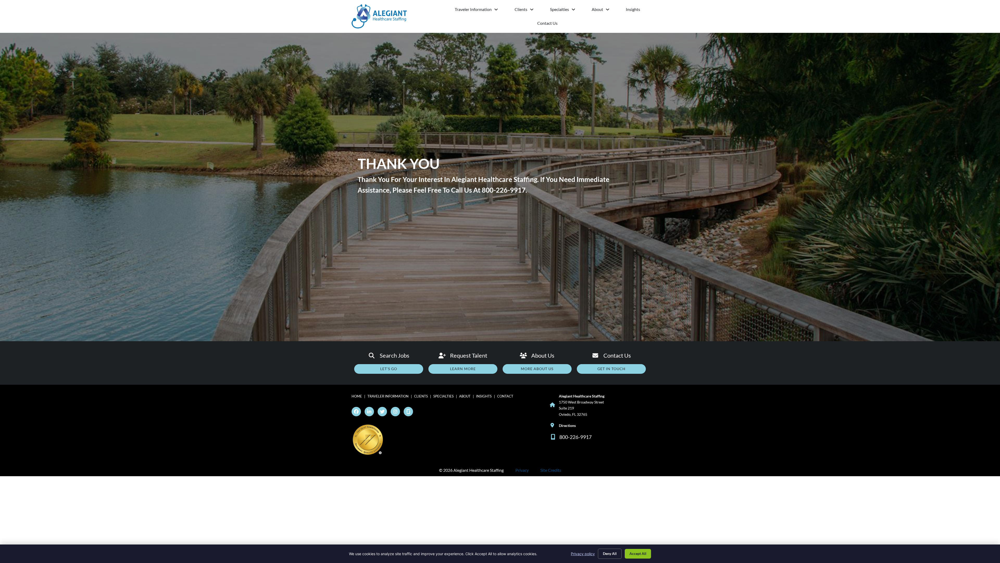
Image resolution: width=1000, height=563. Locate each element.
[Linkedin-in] (369, 411)
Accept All (637, 553)
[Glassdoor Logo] (408, 411)
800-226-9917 (504, 190)
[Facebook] (356, 411)
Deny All (610, 553)
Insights (637, 10)
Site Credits (550, 470)
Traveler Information (480, 10)
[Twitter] (382, 411)
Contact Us (556, 24)
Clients (528, 10)
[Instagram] (395, 411)
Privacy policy (583, 554)
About (603, 10)
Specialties (566, 10)
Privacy (522, 470)
